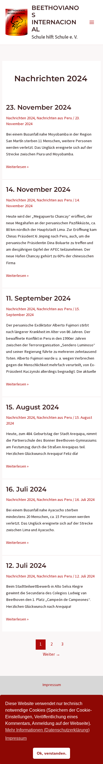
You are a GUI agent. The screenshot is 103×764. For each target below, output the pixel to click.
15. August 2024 (32, 407)
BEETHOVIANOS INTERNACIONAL (55, 18)
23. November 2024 (38, 107)
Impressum (51, 684)
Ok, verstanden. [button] (51, 753)
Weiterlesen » (17, 167)
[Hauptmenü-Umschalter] (92, 22)
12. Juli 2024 (26, 565)
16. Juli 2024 (26, 489)
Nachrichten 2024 (20, 117)
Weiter (51, 654)
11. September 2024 (38, 298)
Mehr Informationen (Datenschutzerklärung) (47, 730)
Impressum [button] (16, 738)
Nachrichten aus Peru (54, 117)
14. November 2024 (38, 189)
